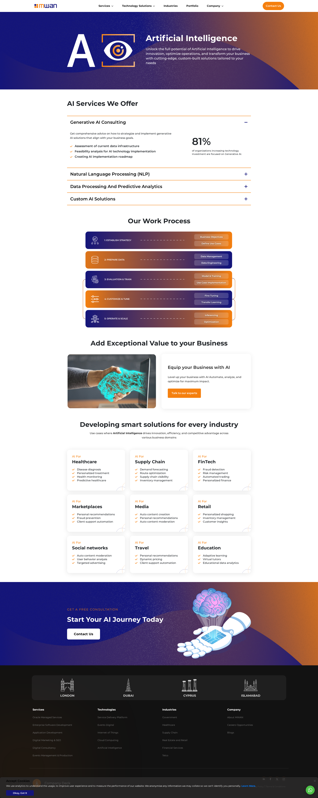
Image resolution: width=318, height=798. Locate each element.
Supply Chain (170, 732)
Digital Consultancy (44, 747)
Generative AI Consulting (98, 122)
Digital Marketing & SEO (47, 740)
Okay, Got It (20, 793)
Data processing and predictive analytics (116, 186)
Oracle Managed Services (47, 717)
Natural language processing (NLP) (110, 174)
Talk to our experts (184, 393)
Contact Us (273, 5)
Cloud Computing (108, 740)
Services (104, 5)
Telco (165, 755)
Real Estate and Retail (174, 740)
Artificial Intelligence (110, 747)
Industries (171, 5)
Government (169, 717)
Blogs (230, 732)
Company (213, 5)
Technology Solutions (137, 5)
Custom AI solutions (92, 199)
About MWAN (235, 717)
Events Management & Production (53, 755)
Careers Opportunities (240, 724)
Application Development (47, 732)
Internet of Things (108, 732)
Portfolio (192, 5)
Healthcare (168, 724)
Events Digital (106, 724)
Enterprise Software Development (52, 724)
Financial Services (172, 747)
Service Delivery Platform (112, 717)
